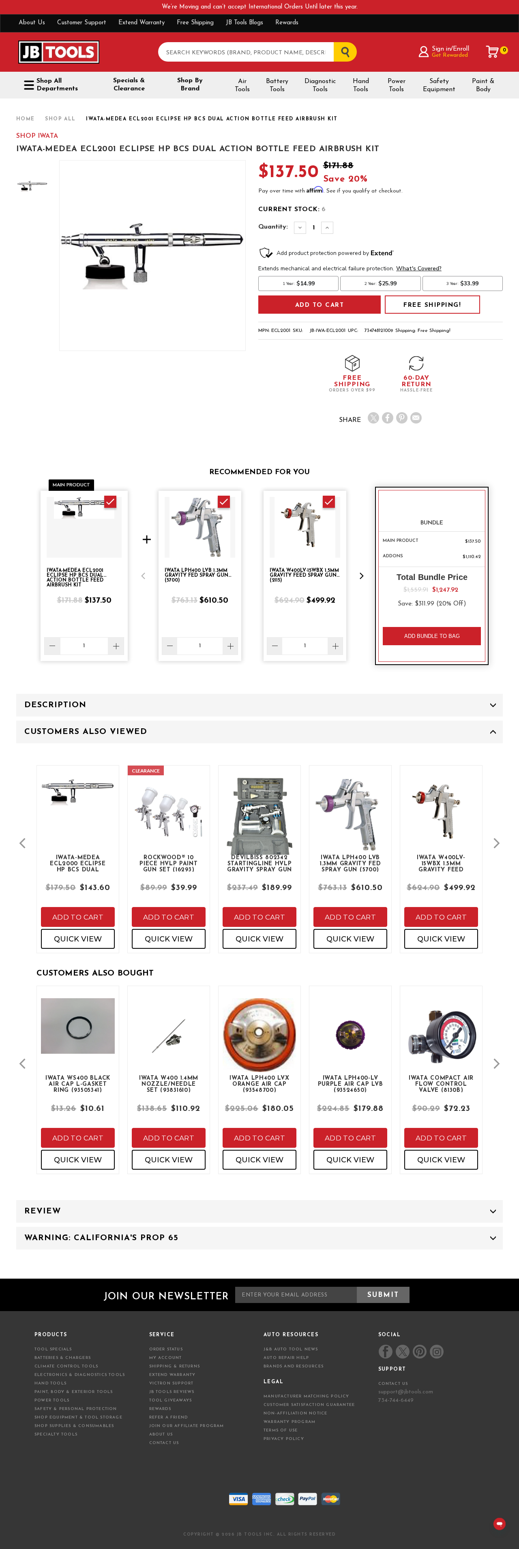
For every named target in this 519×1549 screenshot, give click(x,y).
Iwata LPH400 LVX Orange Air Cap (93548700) (259, 1083)
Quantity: (273, 227)
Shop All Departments (57, 85)
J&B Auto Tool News (291, 1349)
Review (42, 1211)
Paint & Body (483, 85)
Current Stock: (292, 209)
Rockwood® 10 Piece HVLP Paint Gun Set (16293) (168, 863)
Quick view (78, 939)
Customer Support (81, 23)
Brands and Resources (294, 1366)
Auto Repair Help (286, 1358)
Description (55, 705)
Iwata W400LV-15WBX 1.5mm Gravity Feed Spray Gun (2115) (441, 863)
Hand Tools (361, 85)
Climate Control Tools (66, 1366)
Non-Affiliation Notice (295, 1413)
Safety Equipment (439, 85)
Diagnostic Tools (320, 85)
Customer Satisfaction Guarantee (309, 1405)
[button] (143, 576)
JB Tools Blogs (244, 23)
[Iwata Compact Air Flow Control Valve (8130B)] (441, 1042)
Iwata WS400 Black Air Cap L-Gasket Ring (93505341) (77, 1083)
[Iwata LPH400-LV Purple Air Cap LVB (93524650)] (350, 1042)
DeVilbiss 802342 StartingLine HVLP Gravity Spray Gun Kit (259, 863)
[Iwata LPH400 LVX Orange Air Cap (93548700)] (259, 1042)
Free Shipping (195, 23)
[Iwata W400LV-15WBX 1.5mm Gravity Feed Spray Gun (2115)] (441, 821)
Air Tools (242, 85)
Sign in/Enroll (450, 49)
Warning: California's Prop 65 (101, 1238)
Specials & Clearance (129, 84)
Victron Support (171, 1383)
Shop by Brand (190, 84)
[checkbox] (110, 502)
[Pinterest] (401, 418)
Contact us (393, 1384)
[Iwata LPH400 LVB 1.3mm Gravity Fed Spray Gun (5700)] (350, 821)
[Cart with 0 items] (493, 51)
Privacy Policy (284, 1439)
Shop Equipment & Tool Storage (78, 1417)
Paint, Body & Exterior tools (73, 1392)
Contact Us (164, 1443)
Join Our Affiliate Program (186, 1426)
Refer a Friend (168, 1417)
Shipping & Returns (174, 1366)
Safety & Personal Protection (75, 1409)
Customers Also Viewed (85, 732)
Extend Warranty (141, 23)
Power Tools (396, 85)
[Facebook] (387, 418)
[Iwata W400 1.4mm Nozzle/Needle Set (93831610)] (169, 1042)
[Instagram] (436, 1351)
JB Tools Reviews (172, 1392)
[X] (373, 418)
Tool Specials (53, 1349)
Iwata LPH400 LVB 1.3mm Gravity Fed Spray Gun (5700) (350, 863)
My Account (165, 1358)
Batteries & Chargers (62, 1358)
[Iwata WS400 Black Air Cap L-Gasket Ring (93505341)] (78, 1032)
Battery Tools (277, 85)
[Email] (416, 418)
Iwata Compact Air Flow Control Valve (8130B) (441, 1083)
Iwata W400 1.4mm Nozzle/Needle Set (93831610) (168, 1083)
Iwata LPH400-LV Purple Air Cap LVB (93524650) (350, 1083)
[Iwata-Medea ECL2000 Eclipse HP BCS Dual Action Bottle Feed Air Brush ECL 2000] (78, 798)
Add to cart (77, 917)
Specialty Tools (55, 1434)
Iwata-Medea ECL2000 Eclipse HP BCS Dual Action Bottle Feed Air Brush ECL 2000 (78, 863)
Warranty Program (289, 1422)
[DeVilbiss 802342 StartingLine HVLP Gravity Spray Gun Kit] (259, 829)
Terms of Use (281, 1430)
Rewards (286, 23)
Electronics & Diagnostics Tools (79, 1375)
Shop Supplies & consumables (74, 1426)
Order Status (166, 1349)
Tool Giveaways (170, 1400)
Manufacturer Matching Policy (307, 1396)
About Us (32, 23)
